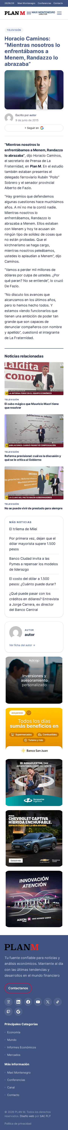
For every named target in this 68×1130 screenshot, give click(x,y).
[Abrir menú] (59, 13)
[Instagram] (8, 1002)
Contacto (58, 3)
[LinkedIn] (18, 1002)
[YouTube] (38, 1002)
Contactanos (18, 988)
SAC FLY (45, 1116)
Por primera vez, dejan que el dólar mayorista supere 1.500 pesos (32, 543)
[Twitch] (8, 1012)
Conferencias (44, 3)
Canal (11, 1087)
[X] (48, 1002)
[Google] (18, 1012)
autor (32, 115)
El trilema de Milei (23, 529)
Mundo (11, 1040)
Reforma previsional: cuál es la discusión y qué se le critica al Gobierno (33, 458)
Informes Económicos (21, 1047)
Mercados (13, 1055)
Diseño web (27, 1116)
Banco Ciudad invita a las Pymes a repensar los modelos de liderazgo (33, 564)
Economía (13, 1032)
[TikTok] (58, 1002)
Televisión (14, 30)
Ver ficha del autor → (22, 645)
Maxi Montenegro (27, 3)
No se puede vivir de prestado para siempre (34, 508)
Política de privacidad (18, 1123)
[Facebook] (28, 1002)
